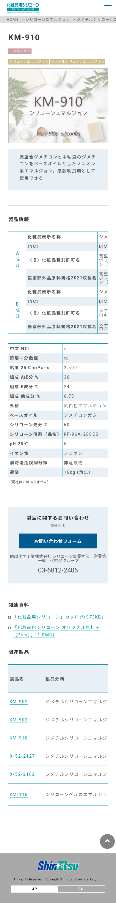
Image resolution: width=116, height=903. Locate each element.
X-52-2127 (22, 756)
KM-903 (19, 720)
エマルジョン (20, 51)
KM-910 (19, 738)
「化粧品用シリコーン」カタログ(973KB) (58, 617)
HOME (13, 20)
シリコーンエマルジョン (48, 20)
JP (34, 889)
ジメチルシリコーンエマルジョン (77, 62)
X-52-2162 (22, 774)
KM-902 (19, 701)
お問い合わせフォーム (58, 541)
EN (81, 889)
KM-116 (19, 794)
